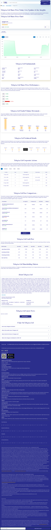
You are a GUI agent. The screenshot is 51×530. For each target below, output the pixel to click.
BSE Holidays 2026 (11, 408)
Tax (2, 412)
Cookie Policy (31, 414)
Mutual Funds (10, 374)
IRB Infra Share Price (5, 393)
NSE (3, 414)
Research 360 (4, 389)
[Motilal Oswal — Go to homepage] (5, 2)
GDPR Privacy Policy (11, 418)
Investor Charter (4, 418)
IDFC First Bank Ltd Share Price (43, 392)
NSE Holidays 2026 (5, 408)
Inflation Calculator (28, 385)
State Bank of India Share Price (23, 392)
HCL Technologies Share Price (14, 393)
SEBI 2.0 (24, 418)
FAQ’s (7, 401)
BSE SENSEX (7, 380)
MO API (15, 389)
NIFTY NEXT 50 (25, 380)
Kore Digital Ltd (5, 220)
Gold (40, 404)
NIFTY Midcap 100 (32, 380)
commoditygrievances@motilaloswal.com (8, 482)
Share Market (4, 378)
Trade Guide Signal (10, 389)
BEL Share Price (43, 393)
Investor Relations (21, 414)
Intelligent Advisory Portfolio (25, 374)
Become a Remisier (30, 399)
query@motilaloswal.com (6, 364)
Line (3, 37)
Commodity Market (10, 378)
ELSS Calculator (8, 385)
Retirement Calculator (33, 383)
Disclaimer (27, 414)
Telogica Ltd (4, 228)
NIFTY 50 (3, 380)
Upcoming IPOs (4, 374)
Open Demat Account (45, 1)
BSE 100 (40, 380)
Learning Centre (11, 396)
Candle (6, 37)
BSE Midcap (21, 380)
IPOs (25, 404)
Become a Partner (5, 399)
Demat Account (14, 404)
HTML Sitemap (44, 418)
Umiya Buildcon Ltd (5, 216)
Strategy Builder (22, 389)
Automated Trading (16, 405)
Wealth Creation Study (6, 416)
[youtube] (5, 351)
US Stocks (32, 374)
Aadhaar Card (9, 412)
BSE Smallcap (16, 380)
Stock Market (9, 404)
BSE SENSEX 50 (44, 380)
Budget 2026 (4, 404)
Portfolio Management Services (7, 405)
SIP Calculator (4, 383)
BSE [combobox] (45, 27)
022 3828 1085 (4, 365)
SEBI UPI (45, 3)
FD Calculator (9, 383)
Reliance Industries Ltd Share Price (34, 393)
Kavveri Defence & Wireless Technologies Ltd (10, 208)
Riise (17, 389)
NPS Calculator (35, 385)
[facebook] (2, 351)
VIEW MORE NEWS (25, 316)
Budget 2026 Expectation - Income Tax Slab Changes (33, 408)
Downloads (17, 418)
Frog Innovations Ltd (6, 212)
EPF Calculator (28, 384)
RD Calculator (14, 383)
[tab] (34, 37)
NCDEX (8, 414)
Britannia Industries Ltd (24, 393)
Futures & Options (21, 404)
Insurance (34, 375)
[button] (8, 3)
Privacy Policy (33, 418)
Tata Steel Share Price (14, 392)
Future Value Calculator (35, 384)
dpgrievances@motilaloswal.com (20, 470)
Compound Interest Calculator (23, 383)
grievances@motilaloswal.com (7, 470)
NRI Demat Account (16, 374)
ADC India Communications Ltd (7, 204)
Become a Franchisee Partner (13, 399)
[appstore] (10, 355)
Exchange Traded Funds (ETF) (26, 375)
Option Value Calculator (42, 385)
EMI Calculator (16, 384)
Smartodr (21, 418)
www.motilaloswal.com (43, 524)
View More (25, 233)
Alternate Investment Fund (39, 374)
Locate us (10, 401)
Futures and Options (17, 378)
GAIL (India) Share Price (33, 392)
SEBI (5, 414)
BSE (2, 414)
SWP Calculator (22, 384)
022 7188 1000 (4, 370)
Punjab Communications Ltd (7, 224)
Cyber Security (39, 418)
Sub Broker (37, 404)
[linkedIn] (7, 351)
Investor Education (38, 414)
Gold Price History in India (19, 408)
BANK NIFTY (11, 380)
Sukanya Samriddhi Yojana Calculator (18, 385)
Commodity (46, 404)
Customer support (16, 401)
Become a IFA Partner (23, 399)
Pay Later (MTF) (18, 375)
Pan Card (5, 412)
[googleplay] (10, 357)
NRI (42, 404)
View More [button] (4, 294)
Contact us (3, 401)
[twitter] (3, 351)
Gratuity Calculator (43, 384)
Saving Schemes (15, 412)
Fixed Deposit (12, 375)
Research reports (4, 396)
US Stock (33, 404)
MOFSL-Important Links (14, 414)
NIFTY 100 (36, 380)
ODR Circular (28, 418)
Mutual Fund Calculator (10, 384)
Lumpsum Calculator (41, 383)
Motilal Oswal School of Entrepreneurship (21, 396)
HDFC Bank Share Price (5, 392)
